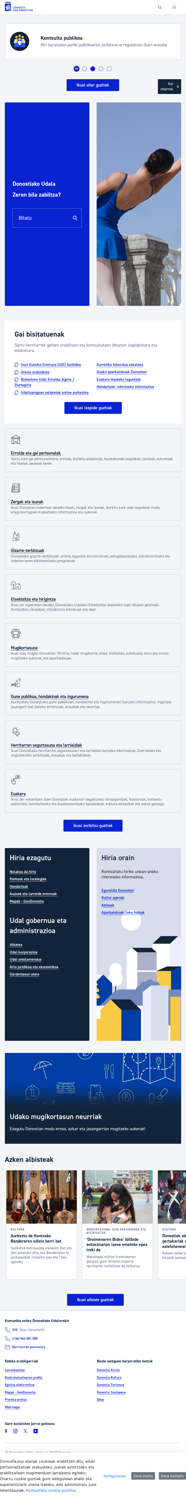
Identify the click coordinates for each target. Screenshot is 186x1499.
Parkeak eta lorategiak (28, 879)
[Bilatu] (75, 218)
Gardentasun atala (24, 974)
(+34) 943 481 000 (25, 1339)
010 (14, 1330)
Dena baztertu (172, 1476)
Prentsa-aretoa (16, 1400)
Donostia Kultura (109, 1377)
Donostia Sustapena (111, 1392)
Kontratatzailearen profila (23, 1377)
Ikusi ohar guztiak (93, 85)
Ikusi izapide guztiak (93, 408)
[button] (159, 7)
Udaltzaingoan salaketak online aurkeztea (55, 392)
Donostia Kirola (108, 1370)
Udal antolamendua (25, 959)
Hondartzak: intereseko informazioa (125, 386)
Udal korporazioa (24, 952)
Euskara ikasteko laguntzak (119, 379)
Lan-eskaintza (15, 1370)
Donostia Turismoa (110, 1385)
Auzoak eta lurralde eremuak (33, 893)
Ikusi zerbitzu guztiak (93, 825)
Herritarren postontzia (28, 1347)
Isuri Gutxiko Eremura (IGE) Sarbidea (51, 364)
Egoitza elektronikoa (19, 1385)
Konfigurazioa (114, 1476)
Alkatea (16, 944)
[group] (93, 1098)
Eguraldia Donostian (117, 890)
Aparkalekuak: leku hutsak (123, 912)
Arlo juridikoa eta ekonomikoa (34, 966)
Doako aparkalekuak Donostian (122, 372)
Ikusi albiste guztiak (95, 1300)
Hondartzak (19, 886)
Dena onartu (143, 1476)
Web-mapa (12, 1407)
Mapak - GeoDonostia (27, 901)
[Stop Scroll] (76, 69)
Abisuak (107, 905)
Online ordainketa (35, 372)
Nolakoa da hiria (23, 871)
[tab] (84, 68)
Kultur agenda (112, 897)
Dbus (100, 1400)
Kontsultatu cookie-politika (51, 1490)
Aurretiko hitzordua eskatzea (120, 364)
